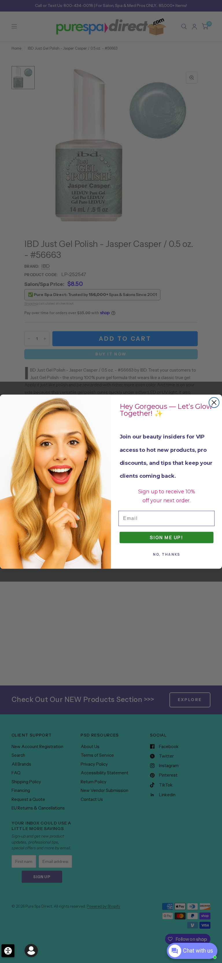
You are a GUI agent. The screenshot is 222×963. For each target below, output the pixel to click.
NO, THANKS (166, 554)
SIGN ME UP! (166, 537)
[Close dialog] (214, 402)
